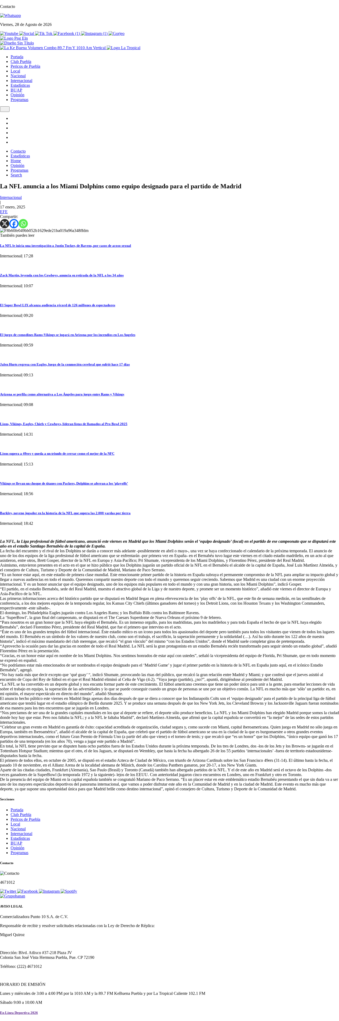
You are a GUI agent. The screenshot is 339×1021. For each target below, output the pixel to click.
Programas (19, 99)
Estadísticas (20, 85)
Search (16, 175)
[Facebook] (14, 223)
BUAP (16, 90)
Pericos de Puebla (25, 66)
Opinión (17, 95)
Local (15, 71)
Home (16, 160)
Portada (17, 56)
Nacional (18, 76)
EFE (4, 211)
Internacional (21, 80)
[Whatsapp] (23, 223)
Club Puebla (21, 61)
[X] (4, 223)
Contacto (18, 151)
